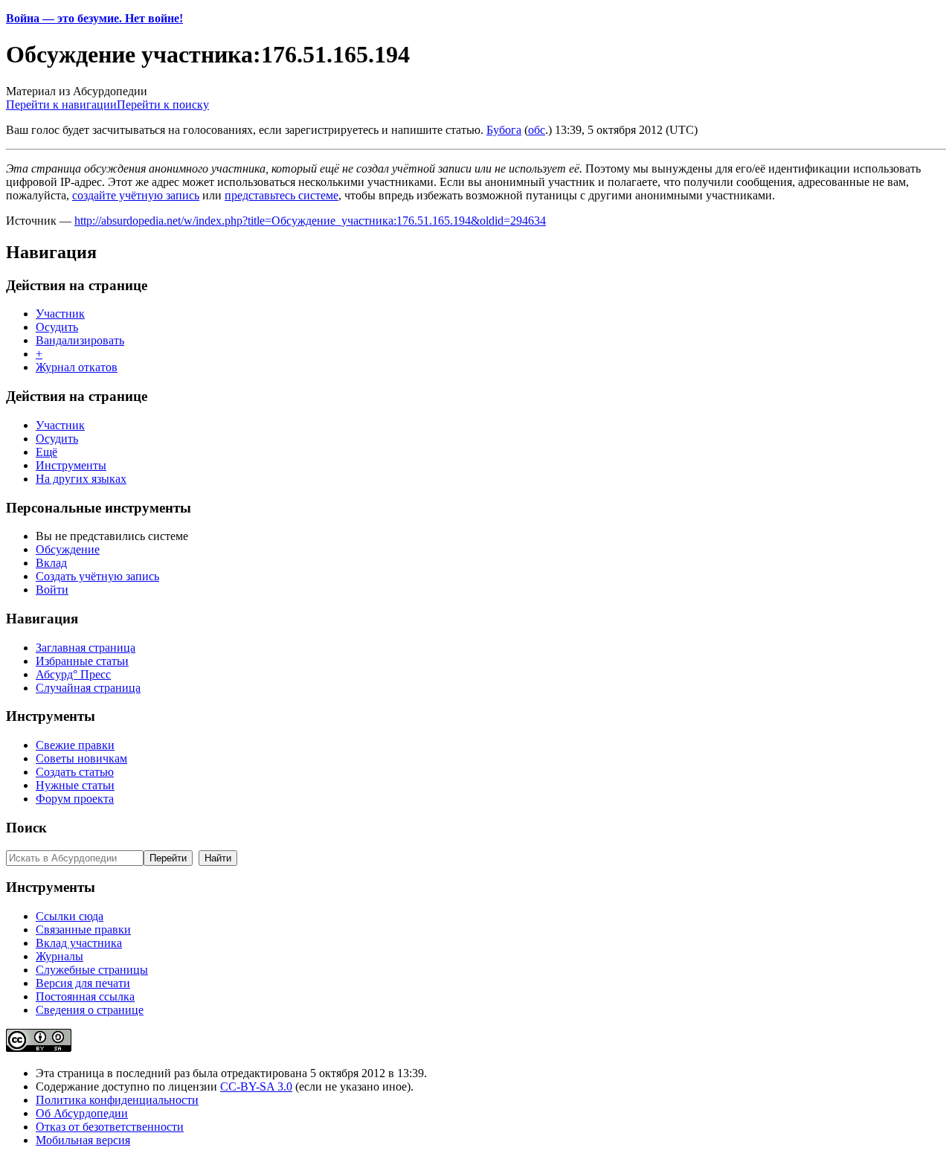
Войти (52, 589)
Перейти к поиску (163, 104)
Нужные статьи (75, 785)
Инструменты (71, 465)
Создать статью (75, 771)
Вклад (51, 562)
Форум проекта (75, 798)
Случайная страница (88, 687)
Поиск (26, 827)
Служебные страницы (92, 969)
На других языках (81, 478)
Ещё (46, 452)
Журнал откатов (77, 367)
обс (536, 129)
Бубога (503, 129)
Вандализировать (80, 340)
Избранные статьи (82, 661)
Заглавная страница (85, 647)
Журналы (59, 956)
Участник (60, 313)
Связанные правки (83, 929)
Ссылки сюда (69, 916)
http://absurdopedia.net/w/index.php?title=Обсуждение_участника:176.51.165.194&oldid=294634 (310, 220)
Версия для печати (83, 983)
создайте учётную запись (135, 195)
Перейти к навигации (61, 104)
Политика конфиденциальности (117, 1100)
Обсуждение (68, 549)
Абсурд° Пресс (73, 674)
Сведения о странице (90, 1010)
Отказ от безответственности (110, 1126)
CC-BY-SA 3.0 (256, 1086)
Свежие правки (75, 745)
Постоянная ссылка (85, 996)
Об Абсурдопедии (82, 1113)
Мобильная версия (83, 1140)
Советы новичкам (81, 758)
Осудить (57, 327)
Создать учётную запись (97, 576)
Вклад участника (79, 943)
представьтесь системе (281, 195)
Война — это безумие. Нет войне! (94, 18)
